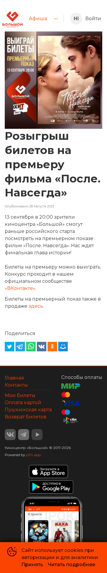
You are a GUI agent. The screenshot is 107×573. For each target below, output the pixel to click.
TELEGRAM (23, 434)
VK (10, 434)
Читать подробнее (71, 564)
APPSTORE (48, 471)
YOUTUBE (37, 434)
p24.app (33, 455)
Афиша (38, 18)
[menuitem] (38, 18)
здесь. (36, 306)
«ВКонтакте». (20, 288)
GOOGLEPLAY (51, 486)
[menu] (43, 18)
